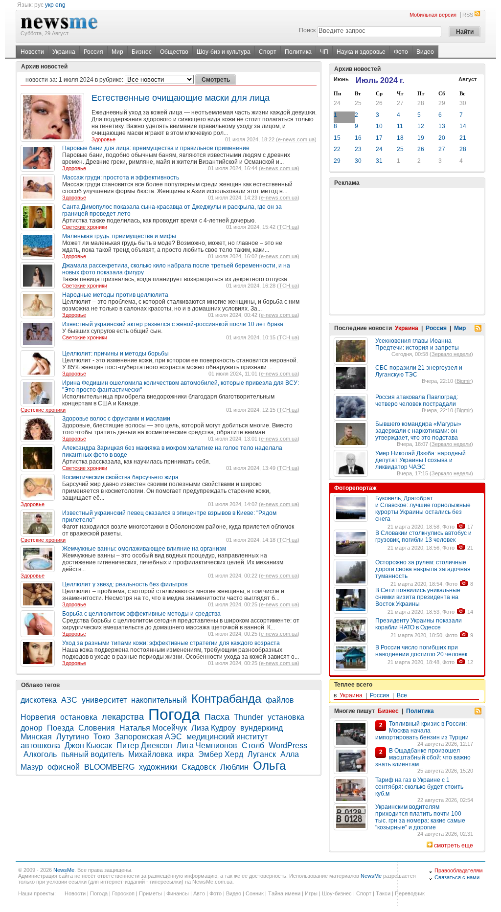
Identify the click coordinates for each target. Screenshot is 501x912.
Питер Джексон (144, 745)
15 (337, 137)
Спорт (267, 51)
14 (462, 126)
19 (420, 137)
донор (32, 728)
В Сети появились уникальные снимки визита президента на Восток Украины (417, 597)
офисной (63, 767)
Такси (383, 893)
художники (158, 767)
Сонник (255, 893)
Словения (96, 728)
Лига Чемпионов (207, 745)
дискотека (39, 700)
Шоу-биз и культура (223, 51)
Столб (253, 745)
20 (441, 137)
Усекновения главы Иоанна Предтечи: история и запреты (417, 344)
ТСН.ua (288, 227)
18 (400, 137)
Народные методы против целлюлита (115, 294)
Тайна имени (284, 893)
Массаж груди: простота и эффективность (120, 177)
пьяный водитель (92, 754)
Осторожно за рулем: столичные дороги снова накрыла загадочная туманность (423, 569)
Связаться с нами (456, 877)
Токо (101, 737)
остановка (78, 717)
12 (420, 126)
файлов (280, 700)
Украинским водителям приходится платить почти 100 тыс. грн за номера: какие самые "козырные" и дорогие (420, 817)
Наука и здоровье (361, 51)
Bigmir (463, 381)
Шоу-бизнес (337, 893)
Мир (117, 51)
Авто (199, 893)
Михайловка (150, 754)
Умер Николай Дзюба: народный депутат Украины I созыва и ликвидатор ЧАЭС (420, 460)
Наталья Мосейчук (153, 728)
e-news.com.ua (296, 139)
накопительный (159, 700)
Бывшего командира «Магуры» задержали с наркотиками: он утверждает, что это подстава (418, 431)
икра (185, 754)
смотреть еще (453, 845)
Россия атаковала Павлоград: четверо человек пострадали (416, 400)
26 (379, 103)
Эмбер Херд (220, 754)
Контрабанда (226, 698)
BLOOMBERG (109, 767)
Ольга (269, 765)
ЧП (324, 51)
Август (467, 79)
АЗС (69, 700)
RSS (467, 15)
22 (337, 149)
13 (441, 126)
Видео (425, 51)
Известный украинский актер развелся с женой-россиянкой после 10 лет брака (172, 324)
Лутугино (72, 737)
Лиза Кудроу (213, 728)
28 (420, 103)
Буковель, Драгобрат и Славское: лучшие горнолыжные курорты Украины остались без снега (423, 508)
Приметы (150, 893)
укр (49, 4)
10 (379, 126)
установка (286, 717)
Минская (36, 737)
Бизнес (142, 51)
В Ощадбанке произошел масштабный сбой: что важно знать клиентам (423, 757)
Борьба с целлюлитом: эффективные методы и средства (141, 613)
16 (358, 137)
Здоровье (103, 139)
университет (104, 700)
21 (462, 137)
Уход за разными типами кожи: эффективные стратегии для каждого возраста (171, 643)
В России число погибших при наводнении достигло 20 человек (421, 651)
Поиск (307, 30)
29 (441, 103)
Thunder (248, 717)
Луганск (262, 754)
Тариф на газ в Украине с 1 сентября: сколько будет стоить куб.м (419, 787)
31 (379, 160)
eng (60, 4)
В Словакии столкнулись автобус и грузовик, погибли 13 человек (423, 536)
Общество (174, 51)
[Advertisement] (407, 251)
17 (379, 137)
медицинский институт (227, 737)
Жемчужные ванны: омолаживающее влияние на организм (144, 548)
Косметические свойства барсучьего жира (120, 477)
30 (462, 103)
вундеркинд (261, 728)
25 (358, 103)
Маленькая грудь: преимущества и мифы (119, 236)
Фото (401, 51)
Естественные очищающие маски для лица (180, 98)
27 (400, 103)
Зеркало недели (451, 354)
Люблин (234, 767)
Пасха (217, 717)
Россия (93, 51)
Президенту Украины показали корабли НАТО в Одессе (418, 624)
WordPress (288, 745)
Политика (298, 51)
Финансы (177, 893)
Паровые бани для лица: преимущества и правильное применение (156, 148)
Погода (174, 714)
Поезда (60, 728)
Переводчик (410, 893)
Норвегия (38, 717)
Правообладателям (458, 870)
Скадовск (199, 767)
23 (358, 149)
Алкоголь (40, 754)
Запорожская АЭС (148, 737)
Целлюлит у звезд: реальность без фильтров (124, 584)
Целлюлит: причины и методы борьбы (115, 353)
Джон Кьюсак (88, 745)
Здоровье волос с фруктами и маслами (116, 418)
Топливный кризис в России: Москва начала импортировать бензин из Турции (422, 730)
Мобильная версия (433, 15)
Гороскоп (123, 893)
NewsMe (63, 870)
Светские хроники (84, 227)
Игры (311, 893)
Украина (63, 51)
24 (337, 103)
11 (400, 126)
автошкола (40, 745)
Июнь (341, 79)
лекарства (123, 717)
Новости (32, 51)
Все (402, 695)
